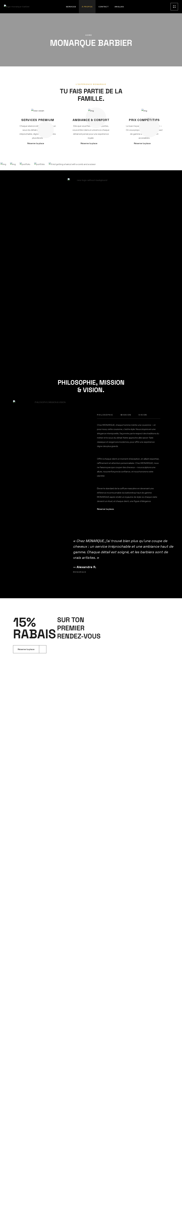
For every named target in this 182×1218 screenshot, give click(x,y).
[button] (108, 509)
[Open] (174, 6)
